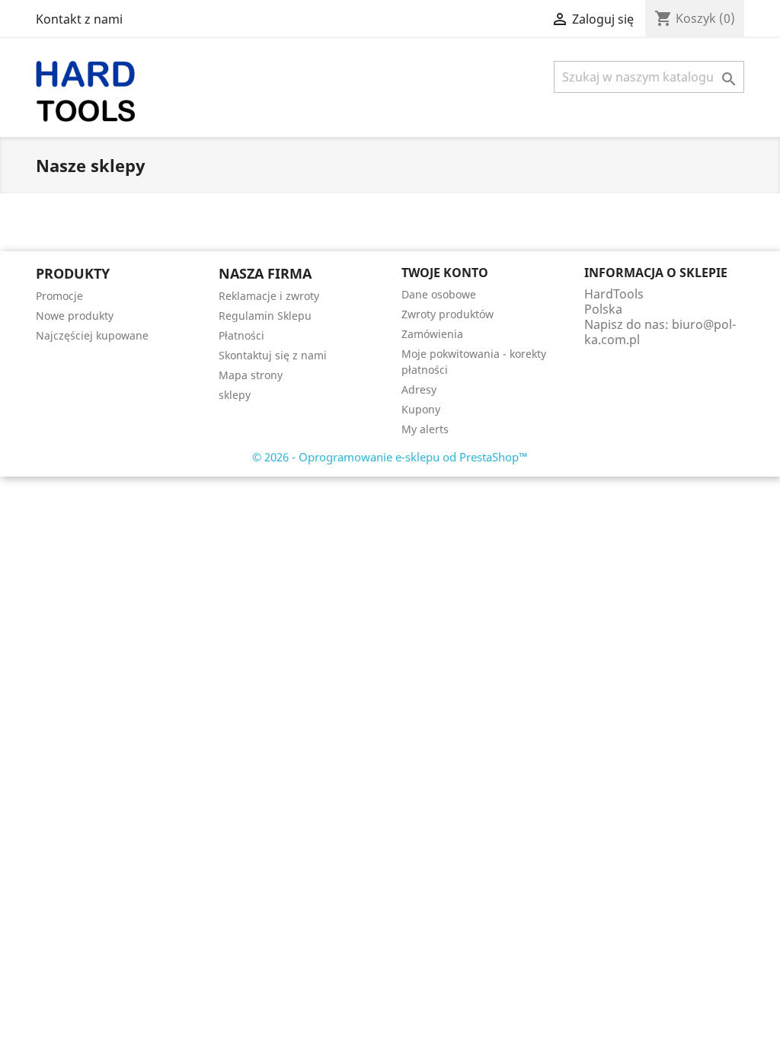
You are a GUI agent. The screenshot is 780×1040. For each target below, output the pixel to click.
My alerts (425, 429)
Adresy (418, 389)
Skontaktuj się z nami (273, 355)
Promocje (59, 296)
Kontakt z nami (79, 19)
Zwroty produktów (447, 314)
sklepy (235, 395)
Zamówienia (432, 334)
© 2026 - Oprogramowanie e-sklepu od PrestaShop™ (390, 456)
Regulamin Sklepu (265, 315)
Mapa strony (251, 375)
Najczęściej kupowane (92, 335)
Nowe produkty (74, 315)
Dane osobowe (438, 294)
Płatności (241, 335)
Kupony (420, 409)
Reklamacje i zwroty (269, 296)
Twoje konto (444, 272)
